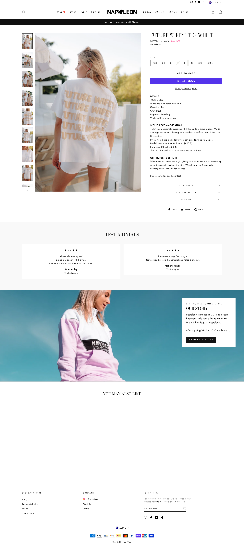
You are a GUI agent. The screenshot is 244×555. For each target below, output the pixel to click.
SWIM (73, 12)
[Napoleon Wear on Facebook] (151, 517)
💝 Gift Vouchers (90, 499)
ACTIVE (173, 12)
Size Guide (186, 185)
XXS (155, 63)
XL (192, 63)
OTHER (184, 12)
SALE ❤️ (61, 12)
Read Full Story (201, 339)
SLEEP (83, 12)
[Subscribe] (184, 508)
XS (163, 63)
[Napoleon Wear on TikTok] (162, 517)
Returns (25, 508)
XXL (200, 63)
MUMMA (159, 12)
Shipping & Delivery (30, 504)
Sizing (24, 499)
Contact (86, 508)
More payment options (186, 88)
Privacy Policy (28, 513)
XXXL (210, 63)
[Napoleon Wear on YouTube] (156, 517)
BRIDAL (147, 12)
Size (153, 57)
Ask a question (186, 192)
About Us (87, 504)
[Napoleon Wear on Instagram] (145, 517)
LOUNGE (96, 12)
